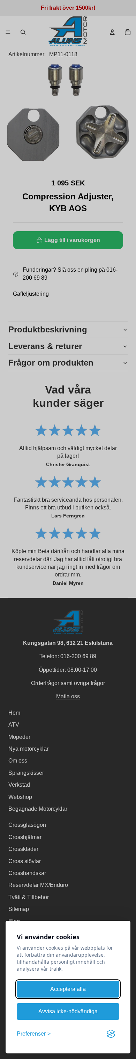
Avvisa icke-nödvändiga (68, 1011)
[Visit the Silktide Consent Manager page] (111, 1033)
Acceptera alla (68, 989)
